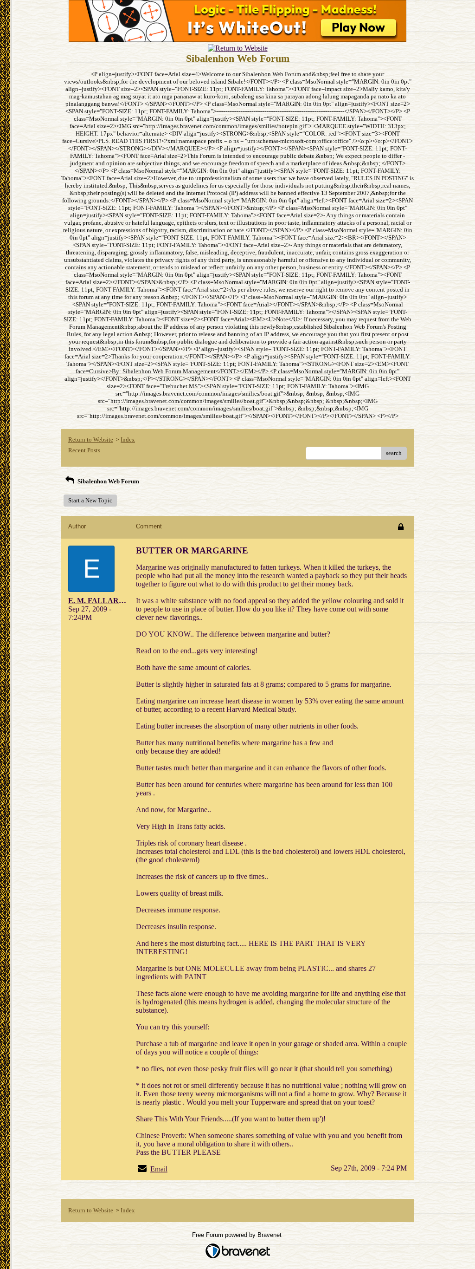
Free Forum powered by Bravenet (237, 1234)
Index (128, 439)
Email (158, 1169)
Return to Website (90, 439)
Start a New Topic (90, 500)
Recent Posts (84, 450)
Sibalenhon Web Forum (107, 481)
